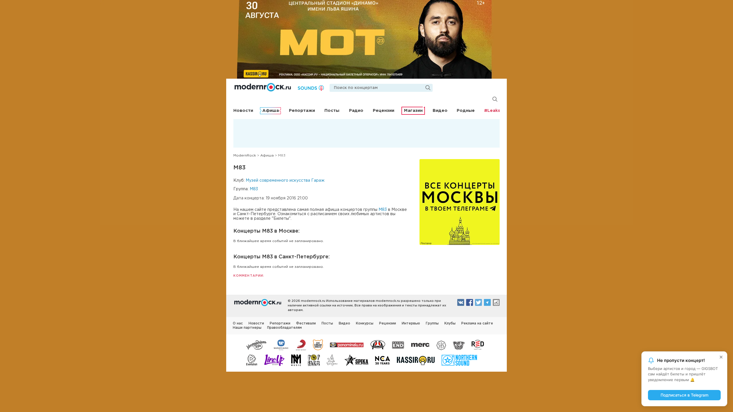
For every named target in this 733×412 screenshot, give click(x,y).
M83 (254, 189)
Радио (356, 110)
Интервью (411, 323)
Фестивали (306, 323)
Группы (432, 323)
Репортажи (302, 110)
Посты (331, 110)
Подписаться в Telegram (684, 395)
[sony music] (301, 344)
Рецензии (383, 110)
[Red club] (479, 344)
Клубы (450, 323)
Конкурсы (364, 323)
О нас (238, 323)
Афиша (270, 110)
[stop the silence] (441, 344)
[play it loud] (459, 344)
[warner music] (281, 344)
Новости (243, 110)
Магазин (413, 110)
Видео (440, 110)
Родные (466, 110)
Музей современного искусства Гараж (285, 180)
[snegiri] (378, 344)
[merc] (420, 344)
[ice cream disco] (318, 344)
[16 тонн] (256, 344)
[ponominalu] (347, 344)
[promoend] (398, 344)
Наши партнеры (247, 327)
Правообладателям (284, 327)
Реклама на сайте (477, 323)
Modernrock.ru (262, 87)
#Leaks (492, 110)
